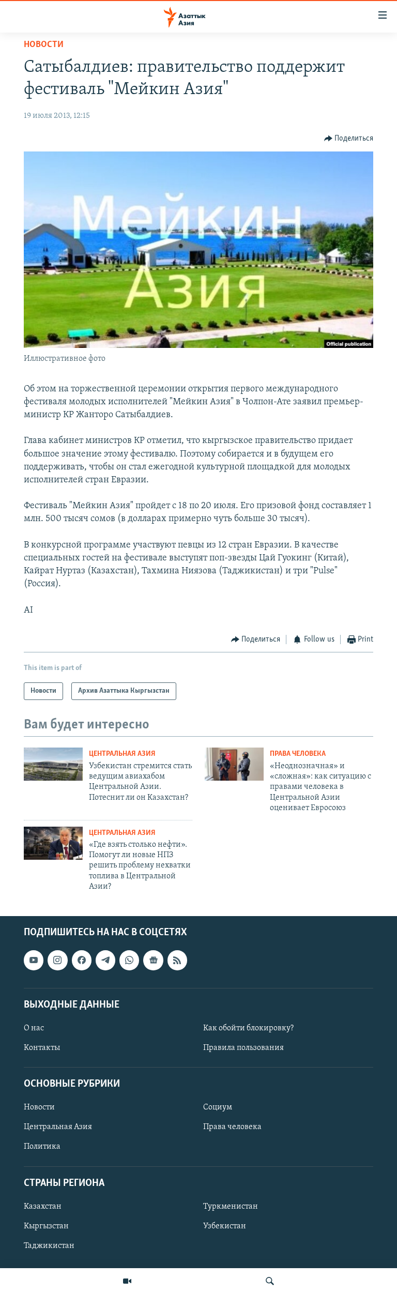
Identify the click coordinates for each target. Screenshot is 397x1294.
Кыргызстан (46, 1226)
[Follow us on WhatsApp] (129, 960)
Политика (42, 1147)
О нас (34, 1028)
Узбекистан (224, 1226)
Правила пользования (243, 1048)
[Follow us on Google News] (153, 960)
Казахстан (43, 1206)
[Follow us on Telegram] (105, 960)
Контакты (42, 1048)
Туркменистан (230, 1206)
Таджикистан (49, 1246)
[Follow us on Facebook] (81, 960)
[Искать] (269, 1281)
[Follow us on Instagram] (57, 960)
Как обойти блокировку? (248, 1028)
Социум (217, 1107)
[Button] (349, 138)
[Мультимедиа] (127, 1281)
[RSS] (177, 960)
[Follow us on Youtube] (33, 960)
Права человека (298, 754)
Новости (44, 45)
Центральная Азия (122, 754)
